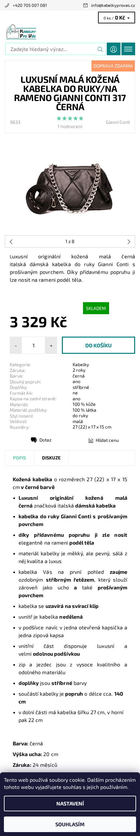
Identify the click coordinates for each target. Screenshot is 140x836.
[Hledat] (100, 49)
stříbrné (81, 387)
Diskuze (51, 457)
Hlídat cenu (107, 440)
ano (76, 381)
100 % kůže (84, 404)
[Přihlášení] (113, 49)
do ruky (80, 415)
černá (79, 376)
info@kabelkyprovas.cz (113, 5)
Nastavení (70, 803)
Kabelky (81, 364)
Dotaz (45, 440)
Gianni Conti (118, 122)
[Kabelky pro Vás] (70, 31)
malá (78, 421)
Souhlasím (70, 824)
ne (75, 392)
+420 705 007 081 (30, 5)
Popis (19, 457)
